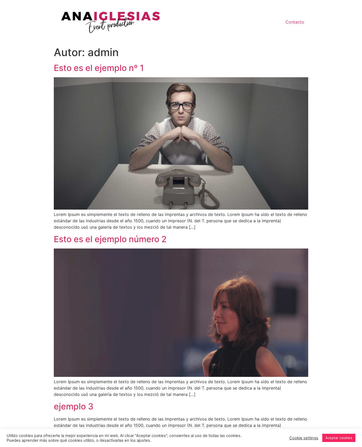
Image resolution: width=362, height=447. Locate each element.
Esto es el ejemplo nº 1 (99, 68)
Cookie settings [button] (303, 438)
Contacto (294, 22)
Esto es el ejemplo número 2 (110, 239)
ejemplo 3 (74, 406)
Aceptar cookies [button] (338, 438)
